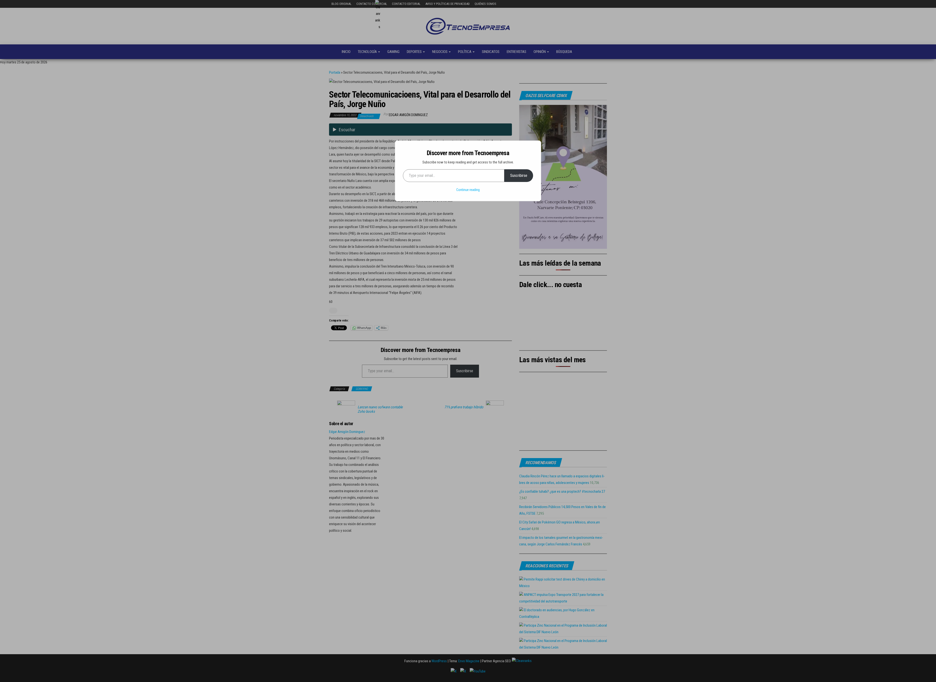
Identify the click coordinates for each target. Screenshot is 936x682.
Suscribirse (518, 175)
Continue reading (468, 190)
